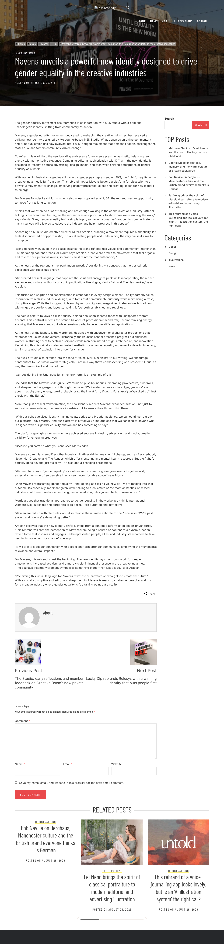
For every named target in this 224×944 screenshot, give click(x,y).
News (154, 21)
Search (169, 118)
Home (142, 21)
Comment (22, 721)
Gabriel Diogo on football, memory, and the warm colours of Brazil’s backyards (188, 166)
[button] (77, 919)
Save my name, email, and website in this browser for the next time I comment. (71, 783)
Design (202, 21)
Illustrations (182, 21)
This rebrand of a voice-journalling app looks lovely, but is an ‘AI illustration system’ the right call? (178, 888)
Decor (172, 246)
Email (67, 764)
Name (20, 764)
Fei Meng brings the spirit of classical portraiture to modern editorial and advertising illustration (112, 888)
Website (116, 764)
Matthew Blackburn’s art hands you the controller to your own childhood (188, 152)
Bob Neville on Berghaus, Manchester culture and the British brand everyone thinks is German (45, 839)
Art (164, 21)
